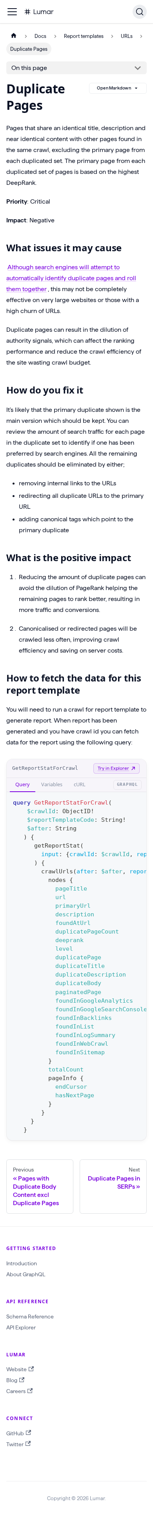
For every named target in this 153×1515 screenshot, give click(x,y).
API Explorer (21, 1327)
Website (16, 1369)
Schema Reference (30, 1316)
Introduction (21, 1263)
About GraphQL (25, 1274)
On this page (29, 67)
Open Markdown (114, 88)
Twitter (15, 1444)
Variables (51, 784)
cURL (80, 784)
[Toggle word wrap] (122, 801)
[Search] (140, 12)
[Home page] (13, 36)
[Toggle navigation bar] (12, 12)
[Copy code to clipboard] (136, 801)
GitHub (15, 1433)
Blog (11, 1380)
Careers (16, 1391)
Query (22, 784)
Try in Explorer (113, 768)
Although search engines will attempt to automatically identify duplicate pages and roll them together (71, 278)
